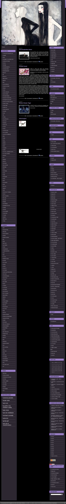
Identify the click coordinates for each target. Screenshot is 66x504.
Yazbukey (52, 71)
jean (52, 418)
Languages (4, 147)
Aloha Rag (4, 231)
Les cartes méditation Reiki (55, 392)
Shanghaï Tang (5, 333)
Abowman (52, 185)
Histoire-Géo (5, 124)
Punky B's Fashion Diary (55, 278)
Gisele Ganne (53, 57)
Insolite (4, 138)
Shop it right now (53, 280)
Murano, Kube (53, 127)
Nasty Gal (4, 304)
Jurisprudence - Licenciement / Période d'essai (57, 385)
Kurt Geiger (5, 382)
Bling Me (4, 80)
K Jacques (4, 279)
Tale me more (53, 486)
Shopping (4, 201)
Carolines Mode (53, 201)
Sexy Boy (4, 199)
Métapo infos (53, 471)
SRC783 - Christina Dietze (55, 286)
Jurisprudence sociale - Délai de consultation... (56, 379)
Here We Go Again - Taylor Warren (56, 238)
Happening (4, 122)
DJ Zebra (52, 170)
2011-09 (52, 448)
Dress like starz (53, 209)
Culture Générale (5, 93)
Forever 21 (4, 268)
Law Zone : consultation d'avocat (8, 151)
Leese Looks (53, 261)
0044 (3, 227)
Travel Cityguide (5, 211)
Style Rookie (53, 294)
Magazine (4, 159)
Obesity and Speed (6, 314)
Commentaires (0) (35, 61)
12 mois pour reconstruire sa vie (8, 53)
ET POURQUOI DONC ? (55, 482)
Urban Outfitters (5, 360)
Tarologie (4, 207)
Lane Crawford (53, 255)
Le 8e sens (53, 99)
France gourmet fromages (55, 328)
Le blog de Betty (53, 257)
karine (52, 426)
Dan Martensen (53, 321)
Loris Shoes (5, 384)
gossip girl (6, 421)
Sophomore (5, 341)
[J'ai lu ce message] (64, 503)
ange (52, 412)
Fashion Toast (53, 226)
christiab (52, 405)
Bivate (4, 241)
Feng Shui (4, 111)
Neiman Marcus (5, 306)
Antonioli (4, 235)
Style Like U (53, 292)
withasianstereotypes (54, 307)
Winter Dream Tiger (25, 103)
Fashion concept (5, 103)
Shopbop (4, 335)
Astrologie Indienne (6, 68)
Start (3, 345)
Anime (4, 57)
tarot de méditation (8, 412)
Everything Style (53, 219)
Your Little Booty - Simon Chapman (56, 178)
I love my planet (5, 132)
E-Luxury (4, 256)
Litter (52, 59)
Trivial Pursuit (5, 213)
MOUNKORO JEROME (55, 415)
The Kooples (5, 356)
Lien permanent (29, 61)
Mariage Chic (53, 269)
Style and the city (54, 290)
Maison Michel (5, 295)
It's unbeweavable (54, 244)
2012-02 (52, 438)
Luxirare (52, 267)
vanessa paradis (8, 398)
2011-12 (52, 442)
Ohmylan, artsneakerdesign (7, 316)
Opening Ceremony (6, 318)
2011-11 (52, 444)
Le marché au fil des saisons (55, 339)
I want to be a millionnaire (7, 134)
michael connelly (8, 415)
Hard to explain (53, 141)
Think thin (4, 209)
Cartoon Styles (53, 203)
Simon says (53, 353)
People (4, 174)
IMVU (4, 136)
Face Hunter (5, 262)
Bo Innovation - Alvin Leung (55, 78)
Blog (3, 82)
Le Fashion (53, 259)
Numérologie (5, 170)
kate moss (6, 410)
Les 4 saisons (53, 343)
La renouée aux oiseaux (55, 469)
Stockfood (52, 355)
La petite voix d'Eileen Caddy (55, 396)
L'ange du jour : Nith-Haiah (59, 405)
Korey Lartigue (53, 253)
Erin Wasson (53, 215)
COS (3, 252)
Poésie (4, 178)
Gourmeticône (53, 330)
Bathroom (4, 72)
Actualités (4, 55)
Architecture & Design (6, 61)
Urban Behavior (5, 358)
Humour (4, 128)
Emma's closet (53, 211)
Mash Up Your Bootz (54, 174)
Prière (4, 180)
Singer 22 (4, 337)
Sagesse (4, 188)
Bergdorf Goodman (6, 237)
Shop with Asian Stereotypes (55, 284)
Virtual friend (23, 66)
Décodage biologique (6, 95)
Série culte (4, 197)
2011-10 (52, 446)
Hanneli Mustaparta (54, 236)
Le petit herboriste (54, 341)
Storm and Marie (5, 347)
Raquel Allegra (5, 327)
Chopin (52, 407)
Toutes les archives (54, 455)
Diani (3, 254)
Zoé (3, 366)
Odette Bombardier (54, 65)
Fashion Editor (5, 105)
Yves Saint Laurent (6, 364)
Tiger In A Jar (53, 149)
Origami (52, 134)
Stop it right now (53, 288)
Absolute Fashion (54, 192)
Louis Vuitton (5, 289)
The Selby (52, 303)
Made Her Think (53, 61)
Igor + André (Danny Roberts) (56, 143)
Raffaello (4, 386)
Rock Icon (4, 186)
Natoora (52, 345)
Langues (4, 149)
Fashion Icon (5, 107)
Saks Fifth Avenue (6, 331)
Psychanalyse (5, 182)
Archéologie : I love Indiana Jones (8, 59)
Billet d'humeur (5, 78)
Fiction (4, 113)
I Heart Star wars (5, 130)
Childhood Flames (54, 205)
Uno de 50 (52, 69)
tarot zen (5, 403)
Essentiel (4, 260)
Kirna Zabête (5, 281)
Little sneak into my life (54, 263)
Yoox (3, 362)
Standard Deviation (6, 343)
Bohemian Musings (54, 199)
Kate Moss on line (54, 251)
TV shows (4, 215)
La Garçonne (5, 287)
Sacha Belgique (5, 388)
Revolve (4, 329)
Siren (4, 390)
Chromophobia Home (25, 49)
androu (52, 423)
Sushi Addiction (5, 203)
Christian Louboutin (6, 375)
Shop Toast (53, 282)
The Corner (5, 354)
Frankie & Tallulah (54, 232)
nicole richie (6, 400)
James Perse (5, 277)
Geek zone (4, 120)
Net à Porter (5, 308)
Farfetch (4, 264)
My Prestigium (5, 302)
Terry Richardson (54, 147)
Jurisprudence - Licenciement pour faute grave (57, 382)
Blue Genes (5, 243)
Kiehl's (52, 314)
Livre (3, 157)
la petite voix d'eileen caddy (7, 406)
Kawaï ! (4, 145)
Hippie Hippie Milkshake (55, 240)
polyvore (5, 418)
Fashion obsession (6, 109)
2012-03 (52, 436)
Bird (3, 239)
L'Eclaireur (4, 285)
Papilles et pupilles (54, 347)
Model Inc (4, 161)
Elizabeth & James (6, 258)
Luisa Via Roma (5, 291)
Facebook (41, 61)
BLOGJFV (53, 484)
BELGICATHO (53, 480)
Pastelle (4, 320)
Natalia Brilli (53, 63)
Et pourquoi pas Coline (54, 217)
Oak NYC (4, 312)
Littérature (4, 155)
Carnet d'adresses (6, 84)
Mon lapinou (5, 163)
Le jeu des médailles (54, 398)
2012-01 (52, 440)
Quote (4, 184)
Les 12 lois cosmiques (6, 153)
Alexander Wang (5, 229)
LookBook (52, 265)
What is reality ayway (54, 305)
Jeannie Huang (53, 145)
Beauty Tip (4, 76)
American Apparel (5, 233)
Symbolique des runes (6, 205)
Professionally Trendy (54, 276)
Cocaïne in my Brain (6, 86)
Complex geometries (6, 250)
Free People (5, 270)
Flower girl (52, 230)
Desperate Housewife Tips (7, 97)
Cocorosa (52, 207)
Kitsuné (4, 283)
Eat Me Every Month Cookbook (8, 101)
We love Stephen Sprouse (55, 151)
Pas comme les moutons (55, 88)
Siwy (3, 339)
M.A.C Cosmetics (5, 293)
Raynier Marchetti (54, 351)
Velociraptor (22, 118)
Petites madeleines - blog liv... (55, 478)
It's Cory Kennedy (54, 242)
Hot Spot (4, 126)
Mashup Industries (54, 176)
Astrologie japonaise (6, 70)
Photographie (5, 176)
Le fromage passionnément (55, 337)
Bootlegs (52, 168)
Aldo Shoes (4, 373)
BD (3, 74)
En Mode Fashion (54, 213)
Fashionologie (53, 228)
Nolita (4, 310)
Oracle (4, 172)
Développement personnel (7, 99)
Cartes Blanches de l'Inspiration (56, 394)
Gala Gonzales (53, 234)
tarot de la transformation (7, 424)
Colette (52, 110)
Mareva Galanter (54, 172)
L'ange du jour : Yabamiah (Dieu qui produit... (57, 416)
